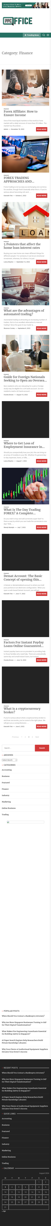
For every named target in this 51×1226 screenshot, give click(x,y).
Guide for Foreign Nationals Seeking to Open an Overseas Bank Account (25, 380)
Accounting (7, 770)
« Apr (4, 1211)
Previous (15, 737)
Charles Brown (8, 395)
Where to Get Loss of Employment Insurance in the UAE (23, 446)
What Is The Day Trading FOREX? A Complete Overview (22, 513)
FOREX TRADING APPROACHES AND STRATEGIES (18, 181)
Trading (5, 814)
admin (6, 129)
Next (37, 737)
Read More (41, 129)
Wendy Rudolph (9, 527)
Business (6, 776)
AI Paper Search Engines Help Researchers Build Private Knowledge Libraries (22, 1041)
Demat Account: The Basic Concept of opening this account (23, 579)
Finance (6, 109)
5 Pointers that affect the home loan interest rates (22, 246)
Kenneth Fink (8, 196)
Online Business (9, 808)
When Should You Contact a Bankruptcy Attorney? (23, 1016)
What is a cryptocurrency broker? (22, 710)
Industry (5, 795)
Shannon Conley (9, 328)
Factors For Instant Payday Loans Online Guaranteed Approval (24, 645)
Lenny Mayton (8, 262)
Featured (6, 783)
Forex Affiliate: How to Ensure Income (21, 113)
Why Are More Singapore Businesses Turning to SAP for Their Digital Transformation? (24, 1023)
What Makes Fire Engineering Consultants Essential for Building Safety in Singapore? (24, 1032)
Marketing (6, 802)
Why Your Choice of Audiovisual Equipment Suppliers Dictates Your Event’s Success (25, 1050)
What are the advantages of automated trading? (24, 312)
